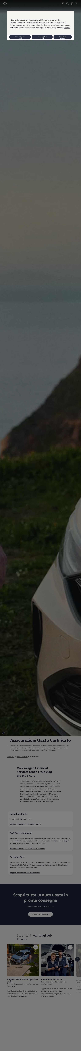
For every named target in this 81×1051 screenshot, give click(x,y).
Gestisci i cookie (62, 37)
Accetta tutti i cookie (20, 37)
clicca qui (67, 27)
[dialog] (40, 525)
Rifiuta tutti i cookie (42, 37)
